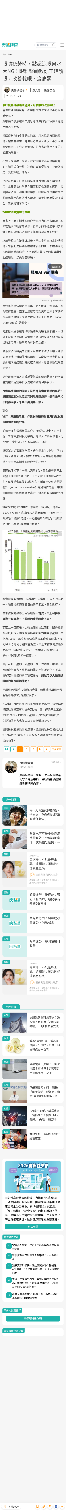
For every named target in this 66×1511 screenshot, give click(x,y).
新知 (10, 54)
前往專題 (33, 1226)
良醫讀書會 (18, 90)
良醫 (4, 54)
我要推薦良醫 (33, 1318)
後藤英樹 (49, 90)
